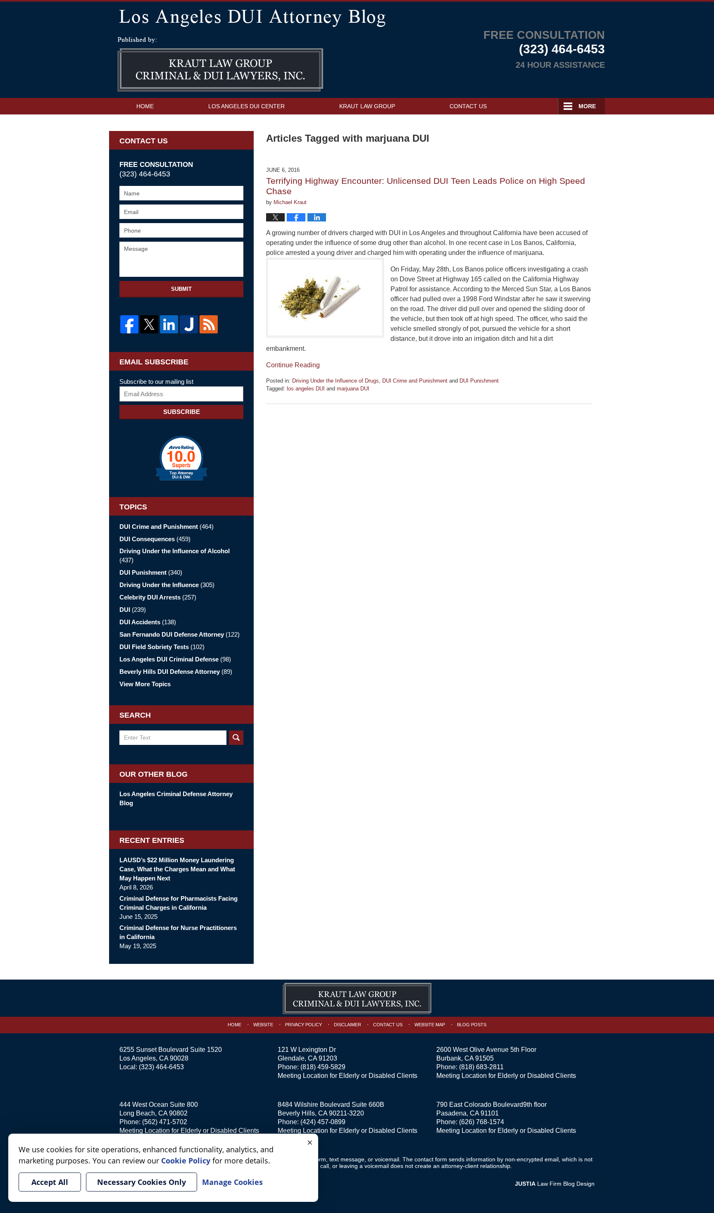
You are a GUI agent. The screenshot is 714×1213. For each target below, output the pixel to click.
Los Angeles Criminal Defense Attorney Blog (176, 798)
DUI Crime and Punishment (414, 381)
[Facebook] (129, 324)
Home (145, 106)
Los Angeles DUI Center (246, 106)
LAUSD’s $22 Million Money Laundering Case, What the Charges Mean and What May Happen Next (177, 869)
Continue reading (293, 365)
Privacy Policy (303, 1024)
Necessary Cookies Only (141, 1182)
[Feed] (209, 324)
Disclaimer (347, 1024)
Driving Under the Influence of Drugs (335, 381)
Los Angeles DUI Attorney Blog (220, 64)
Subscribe (181, 411)
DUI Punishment (479, 381)
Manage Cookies (232, 1182)
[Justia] (189, 324)
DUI (132, 609)
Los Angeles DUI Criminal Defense (175, 659)
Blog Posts (471, 1024)
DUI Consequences (154, 538)
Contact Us (468, 106)
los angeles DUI (306, 388)
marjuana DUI (353, 388)
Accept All (49, 1182)
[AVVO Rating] (181, 458)
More (587, 106)
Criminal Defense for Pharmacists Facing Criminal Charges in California (178, 903)
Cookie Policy (185, 1160)
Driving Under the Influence (166, 584)
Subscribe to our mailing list (156, 381)
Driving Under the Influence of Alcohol (174, 555)
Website (263, 1024)
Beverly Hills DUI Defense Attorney (175, 671)
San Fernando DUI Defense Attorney (179, 634)
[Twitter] (149, 324)
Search (236, 737)
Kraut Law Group (367, 106)
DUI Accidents (147, 622)
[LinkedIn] (169, 324)
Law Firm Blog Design (555, 1183)
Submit (181, 289)
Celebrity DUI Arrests (157, 597)
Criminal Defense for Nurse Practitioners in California (178, 932)
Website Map (429, 1024)
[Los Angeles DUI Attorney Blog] (357, 16)
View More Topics (145, 683)
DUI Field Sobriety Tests (162, 646)
